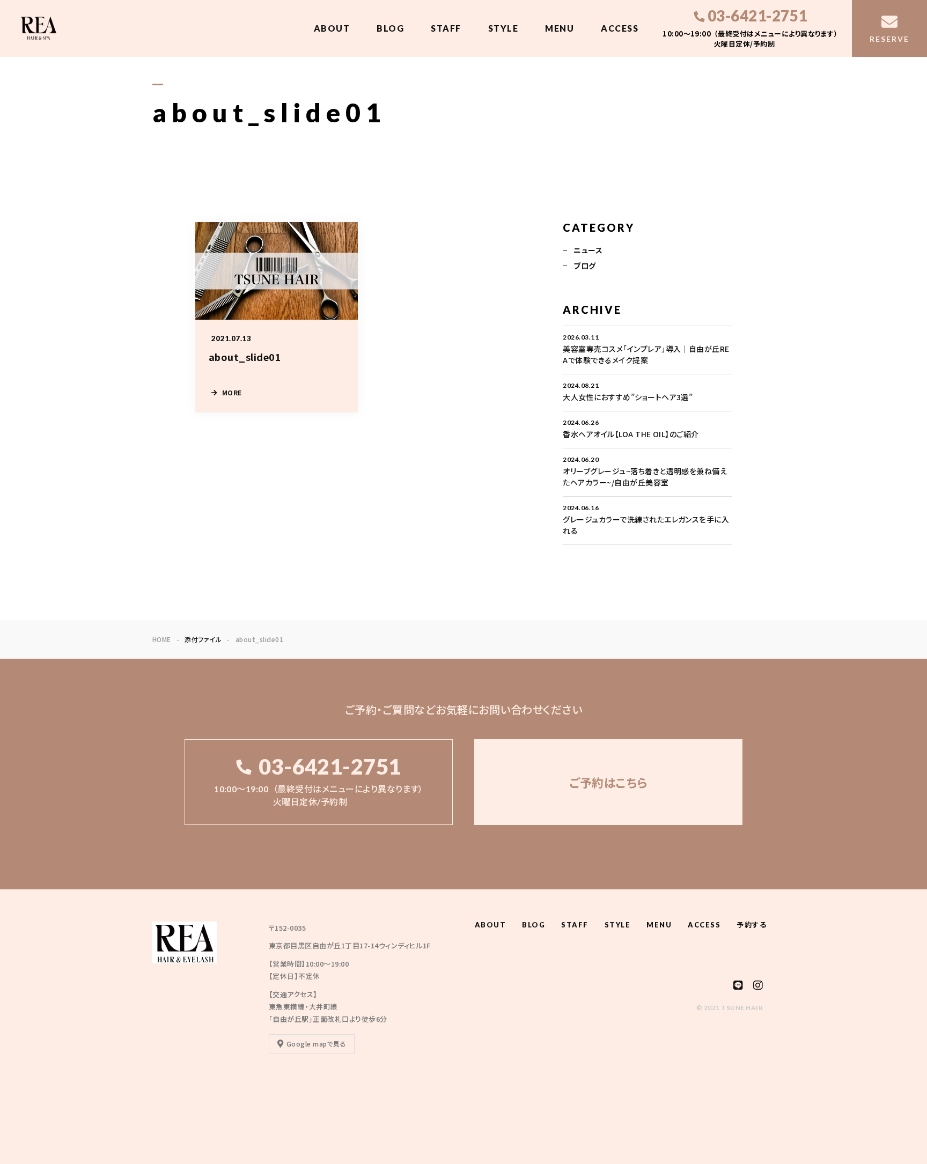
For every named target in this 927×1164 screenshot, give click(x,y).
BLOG (390, 28)
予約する (752, 924)
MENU (559, 28)
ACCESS (619, 28)
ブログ (584, 265)
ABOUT (332, 28)
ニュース (587, 250)
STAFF (446, 28)
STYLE (503, 28)
